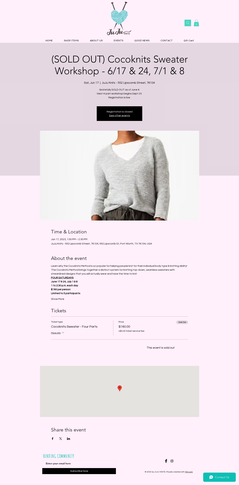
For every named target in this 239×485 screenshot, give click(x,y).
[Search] (188, 23)
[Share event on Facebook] (52, 438)
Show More (57, 299)
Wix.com (189, 472)
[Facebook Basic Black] (166, 461)
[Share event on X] (60, 438)
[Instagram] (172, 461)
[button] (196, 23)
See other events (119, 115)
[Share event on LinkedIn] (68, 438)
